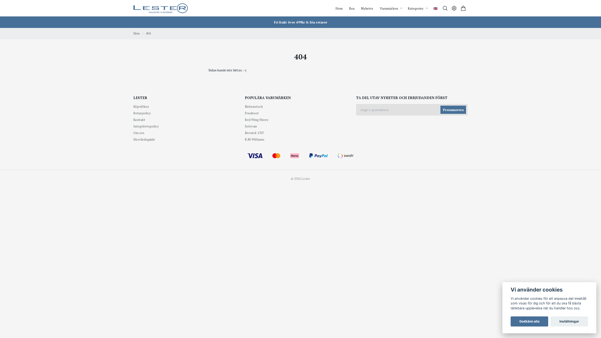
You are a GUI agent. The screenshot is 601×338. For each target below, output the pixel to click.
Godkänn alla (529, 321)
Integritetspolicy (146, 126)
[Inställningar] (454, 8)
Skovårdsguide (144, 139)
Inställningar (569, 321)
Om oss (138, 133)
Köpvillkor (141, 106)
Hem (136, 33)
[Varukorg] (463, 8)
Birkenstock (254, 106)
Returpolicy (142, 113)
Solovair (251, 126)
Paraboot (252, 113)
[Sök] (445, 8)
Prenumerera (453, 110)
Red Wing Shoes (256, 119)
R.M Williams (254, 139)
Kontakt (139, 119)
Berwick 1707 (254, 133)
